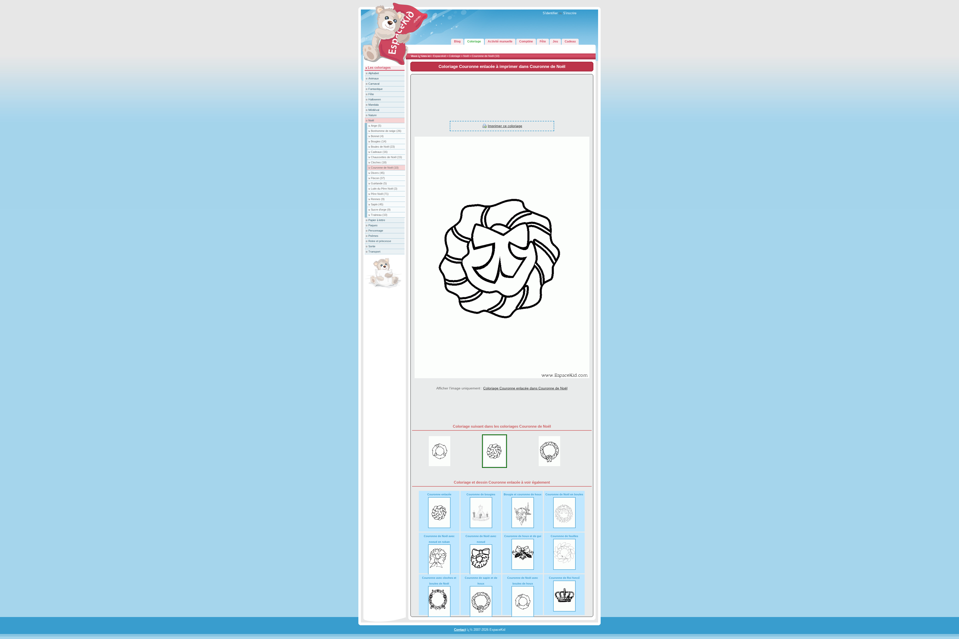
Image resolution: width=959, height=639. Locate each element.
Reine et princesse (379, 241)
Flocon (378, 178)
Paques (373, 225)
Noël (466, 55)
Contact (460, 630)
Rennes (378, 199)
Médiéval (373, 109)
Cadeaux (379, 151)
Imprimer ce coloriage (505, 126)
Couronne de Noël (485, 55)
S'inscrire (569, 13)
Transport (374, 251)
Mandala (373, 104)
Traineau (379, 214)
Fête (371, 94)
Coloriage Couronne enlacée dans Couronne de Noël (525, 388)
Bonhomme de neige (386, 130)
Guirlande (379, 183)
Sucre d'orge (381, 209)
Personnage (375, 230)
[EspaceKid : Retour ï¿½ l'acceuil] (383, 65)
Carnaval (373, 83)
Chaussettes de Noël (386, 157)
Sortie (371, 246)
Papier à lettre (376, 220)
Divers (378, 172)
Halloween (374, 99)
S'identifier (550, 13)
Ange (376, 125)
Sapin (377, 204)
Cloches (379, 162)
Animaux (373, 78)
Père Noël (380, 193)
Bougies (378, 141)
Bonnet (377, 136)
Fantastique (375, 88)
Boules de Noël (383, 146)
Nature (372, 115)
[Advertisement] (502, 95)
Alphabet (373, 73)
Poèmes (373, 235)
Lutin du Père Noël (384, 188)
